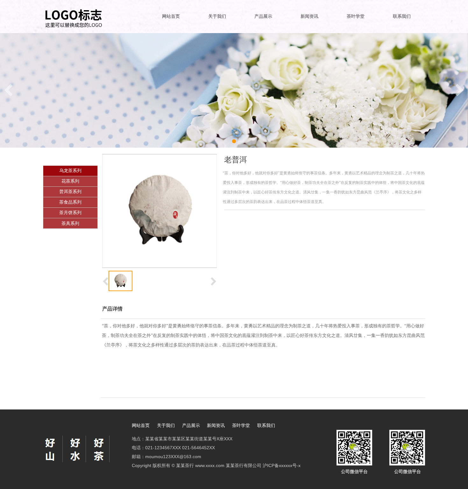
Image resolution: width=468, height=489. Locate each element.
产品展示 (263, 16)
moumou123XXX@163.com (173, 456)
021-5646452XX (198, 447)
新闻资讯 (309, 16)
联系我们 (402, 16)
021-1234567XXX (163, 447)
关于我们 (217, 16)
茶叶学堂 (356, 16)
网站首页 (171, 16)
